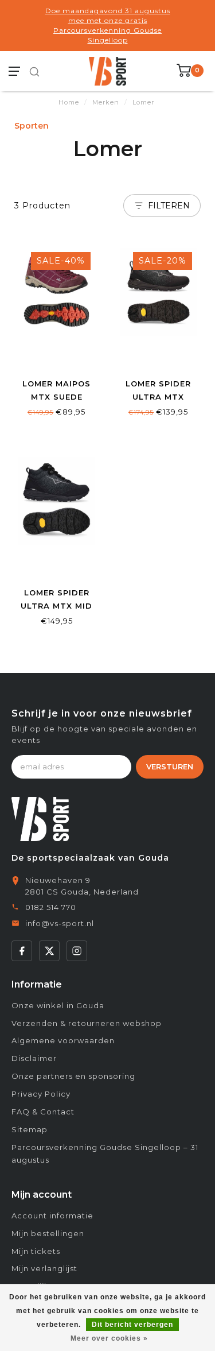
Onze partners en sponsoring (73, 1076)
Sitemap (29, 1129)
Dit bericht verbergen (132, 1325)
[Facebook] (21, 950)
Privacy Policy (41, 1093)
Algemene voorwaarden (63, 1040)
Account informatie (52, 1215)
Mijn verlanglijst (44, 1268)
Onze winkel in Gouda (57, 1005)
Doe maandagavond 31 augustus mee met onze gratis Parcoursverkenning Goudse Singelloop (107, 25)
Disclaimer (34, 1058)
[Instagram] (77, 950)
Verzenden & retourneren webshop (86, 1023)
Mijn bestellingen (47, 1233)
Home (68, 102)
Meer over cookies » (109, 1338)
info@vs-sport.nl (59, 923)
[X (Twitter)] (49, 950)
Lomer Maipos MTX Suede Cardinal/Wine (56, 397)
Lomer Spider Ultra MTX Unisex (158, 397)
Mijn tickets (35, 1251)
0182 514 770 (50, 907)
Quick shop (56, 357)
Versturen (169, 766)
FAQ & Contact (43, 1111)
